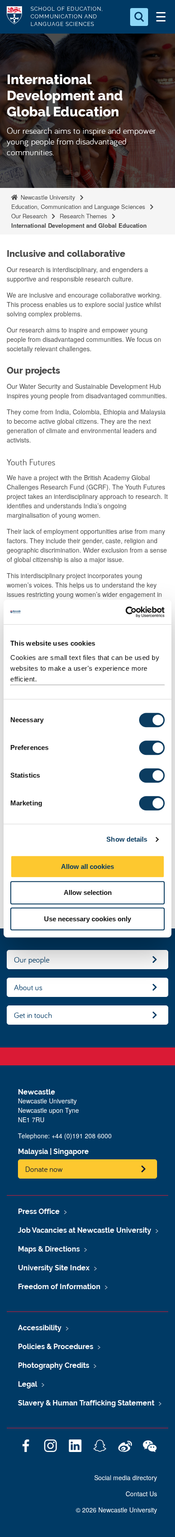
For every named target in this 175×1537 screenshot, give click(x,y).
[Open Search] (139, 17)
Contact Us (141, 1493)
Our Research (29, 216)
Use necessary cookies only (87, 919)
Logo (14, 16)
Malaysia (33, 1151)
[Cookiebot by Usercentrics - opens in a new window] (126, 612)
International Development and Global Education (79, 225)
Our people (31, 959)
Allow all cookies (87, 866)
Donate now (44, 1169)
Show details (126, 839)
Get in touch (33, 1015)
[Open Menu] (161, 17)
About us (28, 987)
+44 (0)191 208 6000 (82, 1135)
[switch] (152, 748)
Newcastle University (47, 197)
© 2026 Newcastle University (116, 1509)
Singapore (71, 1151)
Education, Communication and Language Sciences (78, 206)
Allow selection (88, 892)
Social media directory (125, 1477)
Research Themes (83, 216)
